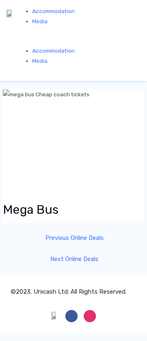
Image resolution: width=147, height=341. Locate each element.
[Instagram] (90, 316)
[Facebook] (71, 316)
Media (39, 21)
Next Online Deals (74, 259)
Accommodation (53, 11)
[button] (79, 40)
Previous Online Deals (74, 237)
